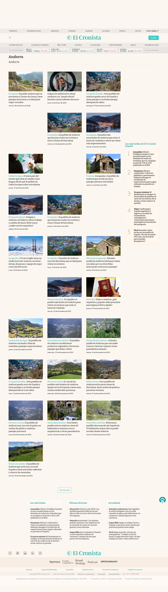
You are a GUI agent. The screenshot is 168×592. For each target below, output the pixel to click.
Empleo (122, 31)
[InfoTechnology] (109, 562)
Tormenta (13, 31)
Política (78, 45)
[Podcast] (93, 562)
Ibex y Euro (61, 45)
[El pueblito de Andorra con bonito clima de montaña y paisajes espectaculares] (26, 328)
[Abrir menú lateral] (10, 38)
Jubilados (55, 31)
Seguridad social (34, 31)
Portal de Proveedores (110, 570)
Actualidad (95, 45)
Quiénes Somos (87, 570)
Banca (133, 45)
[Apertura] (54, 562)
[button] (162, 500)
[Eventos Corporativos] (67, 562)
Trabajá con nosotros (135, 570)
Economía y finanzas (40, 45)
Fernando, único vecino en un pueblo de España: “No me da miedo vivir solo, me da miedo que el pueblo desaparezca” (145, 235)
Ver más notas (65, 490)
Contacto (29, 570)
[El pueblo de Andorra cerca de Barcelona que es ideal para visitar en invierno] (64, 246)
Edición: (151, 31)
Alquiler (88, 31)
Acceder (154, 38)
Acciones (106, 31)
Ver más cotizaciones (152, 50)
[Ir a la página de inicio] (84, 37)
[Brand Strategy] (80, 562)
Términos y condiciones (86, 574)
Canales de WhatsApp (49, 570)
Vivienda (72, 31)
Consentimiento (114, 574)
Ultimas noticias (16, 45)
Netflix (138, 31)
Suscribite (69, 570)
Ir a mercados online (15, 50)
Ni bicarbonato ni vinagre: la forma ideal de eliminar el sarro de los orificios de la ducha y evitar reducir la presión (145, 197)
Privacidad (101, 574)
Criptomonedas (115, 45)
